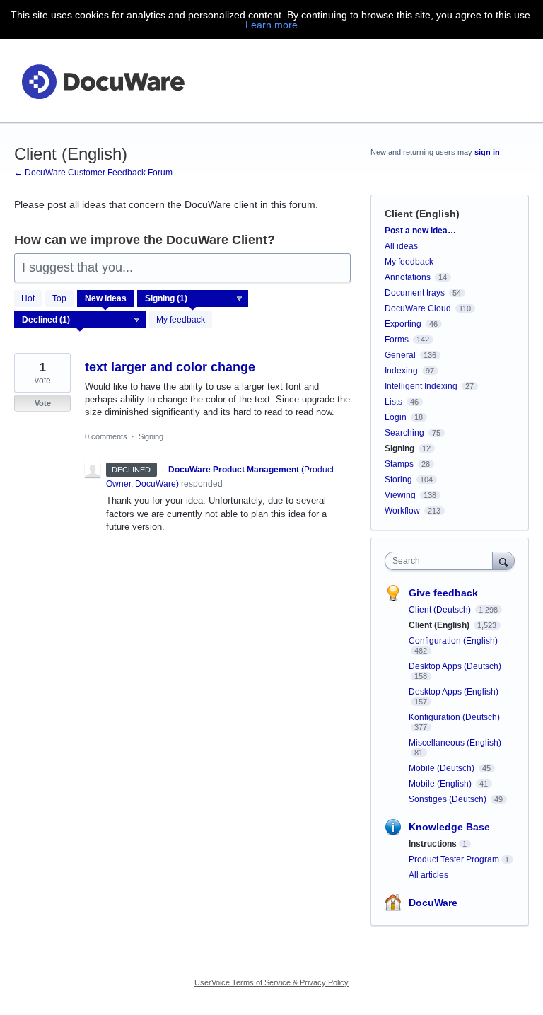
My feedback (180, 320)
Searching (404, 433)
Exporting (403, 324)
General (400, 355)
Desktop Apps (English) (453, 692)
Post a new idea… (420, 231)
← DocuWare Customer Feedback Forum (93, 173)
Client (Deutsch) (441, 610)
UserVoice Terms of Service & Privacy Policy (271, 982)
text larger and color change (170, 367)
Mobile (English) (441, 784)
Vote (43, 403)
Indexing (401, 371)
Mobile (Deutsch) (443, 768)
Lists (393, 402)
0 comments (106, 436)
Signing (151, 436)
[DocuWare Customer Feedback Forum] (102, 81)
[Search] (503, 560)
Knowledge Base (449, 827)
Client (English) (440, 625)
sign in (487, 152)
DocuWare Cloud (418, 308)
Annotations (408, 277)
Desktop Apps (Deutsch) (455, 666)
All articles (428, 875)
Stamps (399, 464)
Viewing (400, 495)
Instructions (433, 844)
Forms (397, 339)
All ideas (401, 246)
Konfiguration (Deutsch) (454, 717)
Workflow (402, 511)
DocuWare (433, 902)
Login (396, 417)
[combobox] (442, 561)
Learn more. (272, 24)
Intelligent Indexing (421, 386)
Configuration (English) (453, 641)
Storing (398, 480)
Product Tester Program (454, 859)
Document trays (415, 293)
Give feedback (443, 592)
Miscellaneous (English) (455, 743)
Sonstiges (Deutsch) (449, 799)
